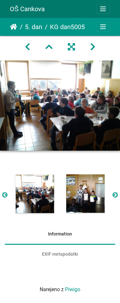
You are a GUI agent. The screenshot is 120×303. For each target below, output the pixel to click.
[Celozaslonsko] (71, 47)
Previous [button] (5, 195)
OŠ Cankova (27, 9)
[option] (35, 193)
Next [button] (115, 195)
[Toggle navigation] (103, 9)
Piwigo (72, 289)
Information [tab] (60, 233)
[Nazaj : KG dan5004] (27, 47)
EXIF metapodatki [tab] (60, 254)
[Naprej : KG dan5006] (93, 47)
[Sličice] (49, 47)
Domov (13, 27)
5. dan (33, 27)
